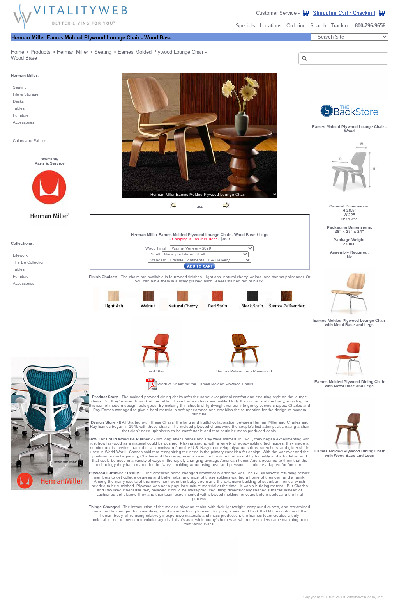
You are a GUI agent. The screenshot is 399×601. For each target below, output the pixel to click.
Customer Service (276, 13)
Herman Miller (72, 52)
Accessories (23, 122)
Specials (245, 25)
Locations (271, 25)
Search (318, 25)
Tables (19, 108)
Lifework (20, 255)
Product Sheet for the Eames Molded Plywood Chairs (205, 384)
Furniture (21, 115)
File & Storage (26, 94)
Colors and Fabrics (29, 140)
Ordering (295, 25)
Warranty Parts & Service (50, 161)
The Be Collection (29, 262)
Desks (18, 101)
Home (17, 52)
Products (40, 52)
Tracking (340, 25)
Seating (102, 52)
